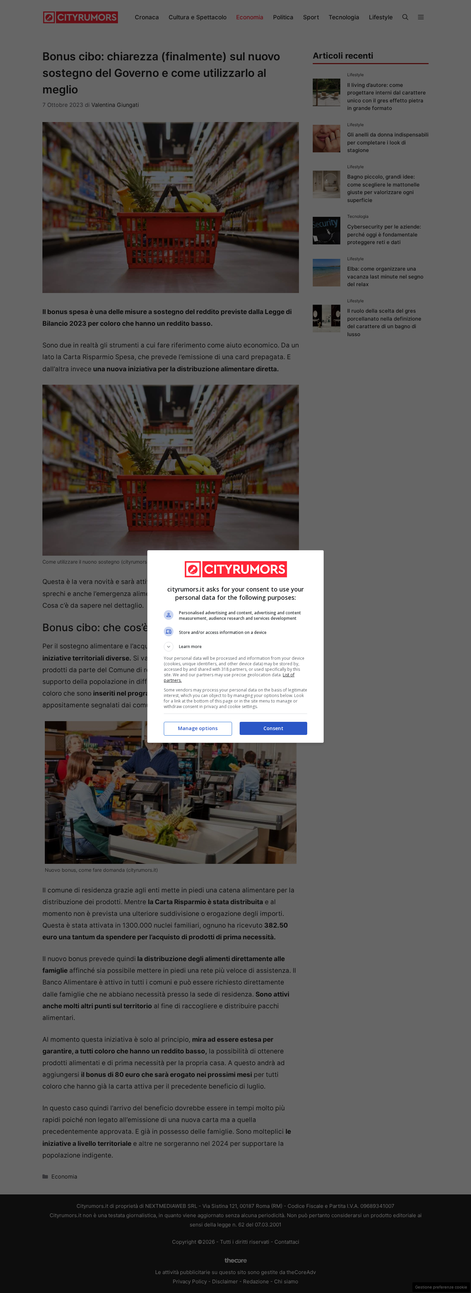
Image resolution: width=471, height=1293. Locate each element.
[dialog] (235, 646)
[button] (235, 646)
